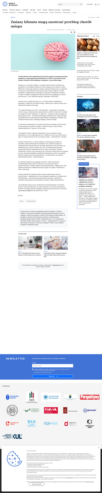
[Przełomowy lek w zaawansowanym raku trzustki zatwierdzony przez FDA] (56, 247)
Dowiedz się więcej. (89, 481)
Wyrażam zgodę (36, 484)
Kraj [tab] (94, 36)
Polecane (84, 164)
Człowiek (25, 10)
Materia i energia (54, 10)
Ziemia (45, 10)
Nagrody (28, 12)
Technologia (66, 10)
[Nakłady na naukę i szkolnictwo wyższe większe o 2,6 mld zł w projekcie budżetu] (88, 186)
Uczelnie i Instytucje (9, 12)
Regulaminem (56, 265)
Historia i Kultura (15, 10)
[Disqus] (43, 292)
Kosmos (5, 10)
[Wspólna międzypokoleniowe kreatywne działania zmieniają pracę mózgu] (88, 150)
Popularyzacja (43, 12)
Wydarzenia (66, 12)
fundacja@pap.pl (69, 477)
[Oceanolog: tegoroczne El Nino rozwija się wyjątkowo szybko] (88, 71)
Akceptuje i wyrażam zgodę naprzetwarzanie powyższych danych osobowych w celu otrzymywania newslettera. (52, 370)
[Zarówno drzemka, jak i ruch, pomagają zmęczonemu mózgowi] (88, 108)
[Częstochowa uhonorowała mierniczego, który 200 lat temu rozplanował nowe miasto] (88, 64)
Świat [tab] (97, 36)
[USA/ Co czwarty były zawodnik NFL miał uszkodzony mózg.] (88, 128)
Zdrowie (32, 10)
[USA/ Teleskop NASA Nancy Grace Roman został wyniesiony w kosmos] (30, 247)
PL (96, 4)
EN (98, 4)
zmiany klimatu (31, 201)
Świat (13, 17)
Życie (39, 10)
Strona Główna (91, 17)
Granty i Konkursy (55, 12)
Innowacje (20, 12)
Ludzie (74, 12)
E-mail (34, 362)
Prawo (35, 12)
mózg (21, 201)
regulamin (41, 369)
